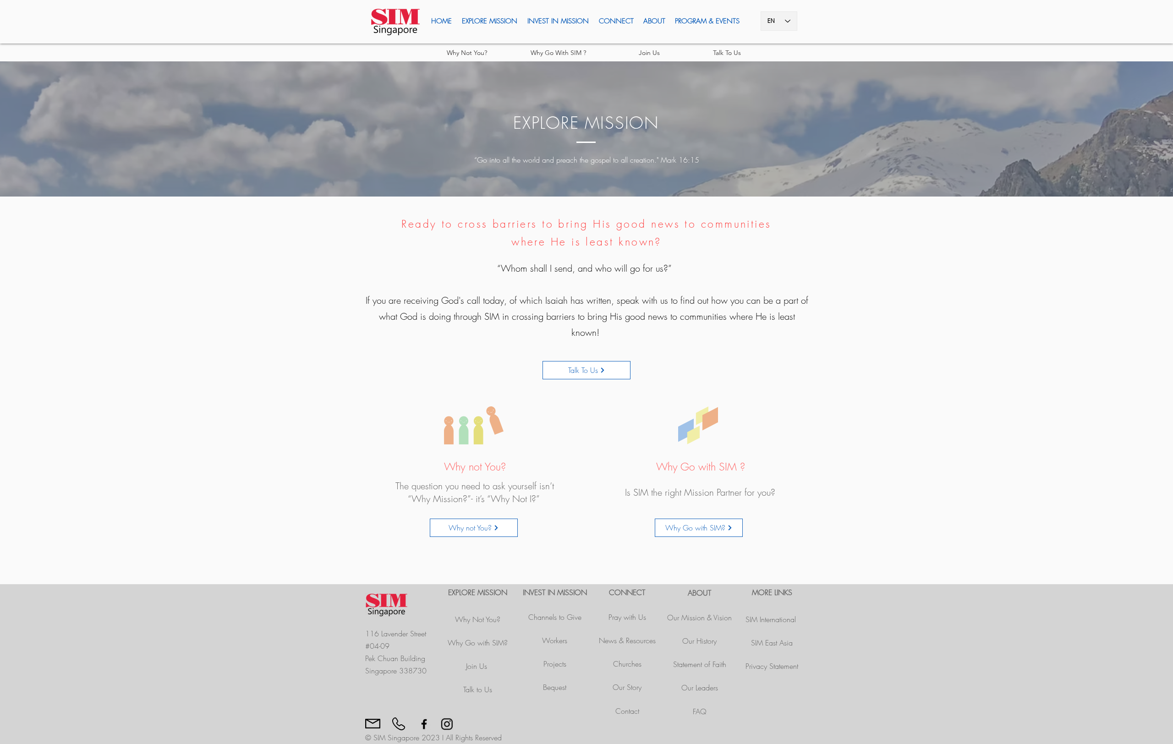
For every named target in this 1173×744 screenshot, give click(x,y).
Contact (627, 711)
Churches (627, 664)
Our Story (627, 687)
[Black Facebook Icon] (424, 724)
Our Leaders (699, 688)
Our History (699, 641)
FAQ (700, 711)
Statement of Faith (699, 664)
